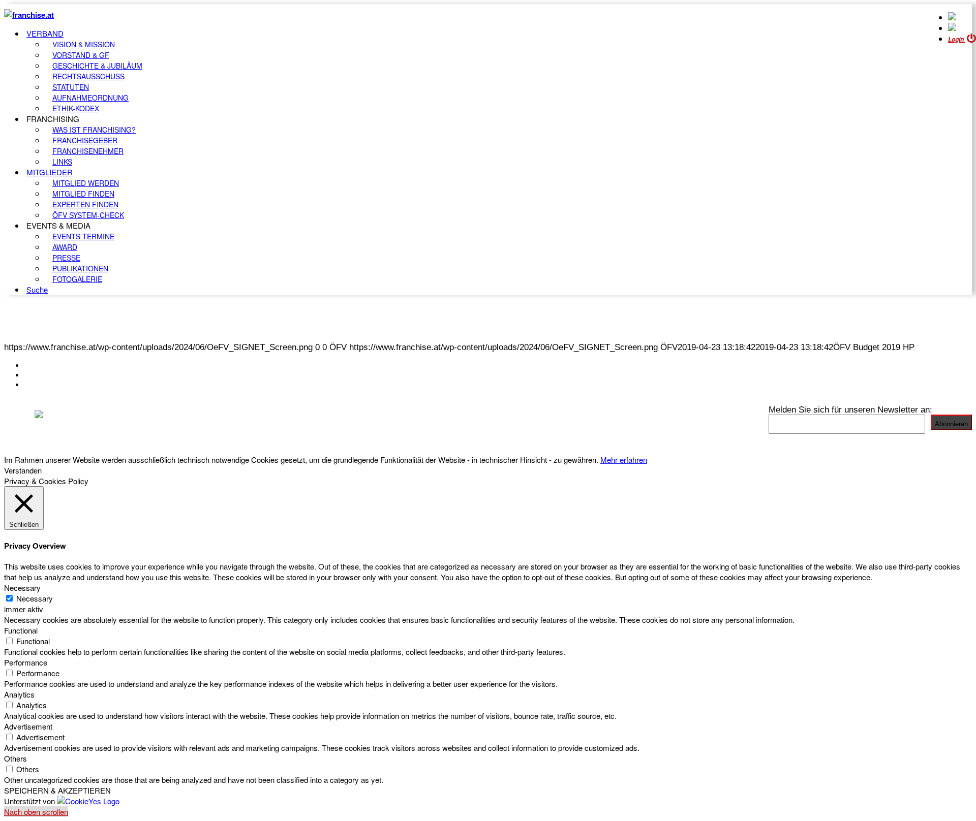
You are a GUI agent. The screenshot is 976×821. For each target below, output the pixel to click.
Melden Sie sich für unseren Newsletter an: (850, 409)
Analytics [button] (19, 694)
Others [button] (15, 758)
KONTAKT (44, 365)
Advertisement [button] (28, 726)
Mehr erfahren (623, 459)
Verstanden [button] (23, 470)
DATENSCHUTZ (55, 384)
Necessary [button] (22, 587)
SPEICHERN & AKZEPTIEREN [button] (57, 790)
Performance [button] (25, 662)
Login (956, 39)
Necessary (34, 598)
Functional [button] (21, 630)
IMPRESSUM (50, 375)
